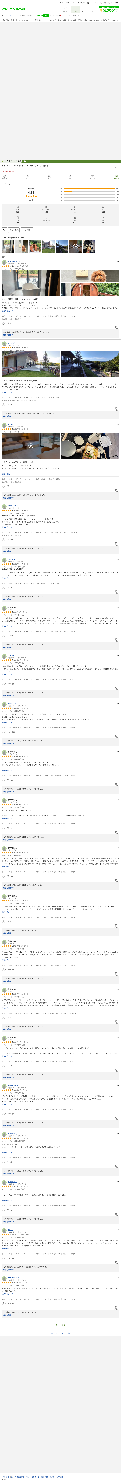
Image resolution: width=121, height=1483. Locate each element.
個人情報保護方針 (17, 1477)
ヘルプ (61, 3)
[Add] (116, 167)
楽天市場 (103, 3)
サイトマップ (80, 3)
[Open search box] (4, 230)
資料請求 (60, 1477)
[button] (8, 246)
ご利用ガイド (69, 3)
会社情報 (6, 1477)
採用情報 (44, 1477)
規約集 (52, 1477)
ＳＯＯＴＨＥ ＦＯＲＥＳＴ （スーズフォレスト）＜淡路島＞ (26, 166)
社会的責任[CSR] (32, 1477)
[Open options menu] (117, 261)
